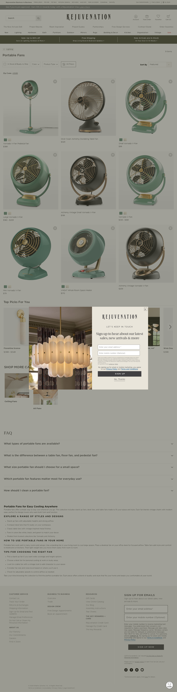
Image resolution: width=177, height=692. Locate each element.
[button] (169, 685)
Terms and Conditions (129, 369)
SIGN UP (119, 374)
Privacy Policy (111, 369)
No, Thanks (119, 379)
